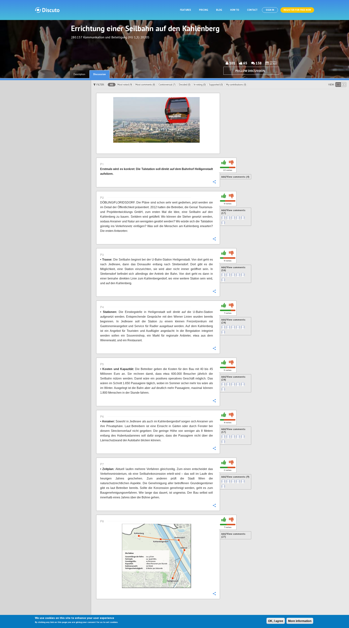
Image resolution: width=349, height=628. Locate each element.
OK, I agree (275, 621)
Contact (252, 9)
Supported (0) (216, 84)
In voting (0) (200, 84)
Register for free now (297, 9)
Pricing (203, 9)
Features (185, 9)
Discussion (99, 74)
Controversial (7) (167, 84)
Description (79, 74)
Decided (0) (184, 84)
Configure (214, 181)
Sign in (270, 9)
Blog (219, 9)
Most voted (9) (124, 84)
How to (234, 9)
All (111, 84)
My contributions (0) (236, 84)
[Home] (47, 10)
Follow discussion (250, 70)
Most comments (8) (145, 84)
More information (300, 621)
